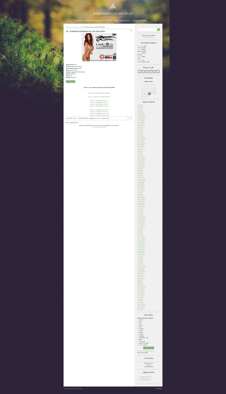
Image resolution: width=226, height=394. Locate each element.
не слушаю (142, 341)
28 (155, 93)
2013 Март (140, 148)
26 (151, 93)
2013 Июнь (140, 153)
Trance (141, 330)
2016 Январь (140, 204)
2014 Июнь (140, 174)
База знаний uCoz (146, 380)
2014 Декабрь (141, 184)
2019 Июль (140, 263)
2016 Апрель (140, 210)
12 (151, 89)
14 (155, 89)
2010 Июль (140, 112)
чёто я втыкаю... (143, 345)
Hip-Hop (141, 328)
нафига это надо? (144, 343)
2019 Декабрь (141, 271)
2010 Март (140, 105)
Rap (140, 327)
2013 (73, 27)
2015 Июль (140, 194)
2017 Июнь (140, 232)
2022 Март (140, 309)
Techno (141, 320)
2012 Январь (140, 124)
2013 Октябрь (141, 160)
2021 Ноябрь (140, 307)
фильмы (140, 53)
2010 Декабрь (141, 119)
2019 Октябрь (141, 268)
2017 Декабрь (141, 242)
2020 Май (140, 280)
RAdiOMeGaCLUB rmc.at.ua (113, 13)
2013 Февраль (141, 146)
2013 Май (140, 151)
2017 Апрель (140, 228)
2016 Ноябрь (140, 220)
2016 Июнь (140, 213)
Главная (68, 27)
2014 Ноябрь (140, 182)
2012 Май (140, 131)
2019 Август (140, 265)
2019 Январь (140, 252)
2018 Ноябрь (140, 249)
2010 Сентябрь (141, 115)
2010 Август (140, 113)
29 (142, 96)
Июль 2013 (148, 81)
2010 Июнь (140, 110)
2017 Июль (140, 234)
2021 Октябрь (141, 306)
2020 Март (140, 276)
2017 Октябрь (141, 239)
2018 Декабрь (141, 251)
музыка (74, 118)
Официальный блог (146, 376)
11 (149, 89)
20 (153, 91)
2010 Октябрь (141, 117)
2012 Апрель (140, 129)
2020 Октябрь (141, 289)
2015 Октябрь (141, 199)
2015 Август (140, 196)
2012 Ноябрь (140, 141)
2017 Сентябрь (141, 237)
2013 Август (140, 156)
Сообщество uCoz (146, 378)
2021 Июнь (140, 301)
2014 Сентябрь (141, 179)
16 (145, 91)
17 (147, 91)
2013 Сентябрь (141, 158)
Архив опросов (149, 351)
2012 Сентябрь (141, 138)
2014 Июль (140, 175)
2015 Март (140, 189)
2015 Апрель (140, 191)
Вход (103, 127)
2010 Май (140, 108)
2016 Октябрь (141, 218)
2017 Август (140, 235)
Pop (140, 323)
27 (153, 93)
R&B (140, 339)
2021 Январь (140, 294)
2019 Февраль (141, 254)
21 (155, 91)
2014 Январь (140, 165)
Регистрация (97, 127)
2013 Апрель (140, 149)
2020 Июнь (140, 282)
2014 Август (140, 177)
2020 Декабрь (141, 292)
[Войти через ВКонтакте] (143, 71)
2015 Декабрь (141, 203)
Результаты (140, 351)
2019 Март (140, 256)
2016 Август (140, 215)
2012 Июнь (140, 132)
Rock (140, 321)
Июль (77, 27)
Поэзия (140, 60)
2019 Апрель (140, 258)
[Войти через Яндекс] (150, 71)
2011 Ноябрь (140, 120)
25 (80, 27)
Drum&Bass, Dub (143, 337)
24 (147, 93)
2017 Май (140, 230)
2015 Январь (140, 186)
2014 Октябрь (141, 180)
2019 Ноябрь (140, 270)
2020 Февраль (141, 275)
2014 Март (140, 168)
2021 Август (140, 302)
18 (149, 91)
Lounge (141, 334)
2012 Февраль (141, 125)
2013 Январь (140, 144)
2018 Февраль (141, 246)
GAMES (139, 56)
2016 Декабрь (141, 222)
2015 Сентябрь (141, 198)
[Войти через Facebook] (146, 71)
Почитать (140, 46)
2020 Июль (140, 283)
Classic (141, 325)
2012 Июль (140, 134)
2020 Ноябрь (140, 290)
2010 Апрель (140, 107)
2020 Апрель (140, 278)
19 (151, 91)
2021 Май (140, 299)
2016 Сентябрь (141, 216)
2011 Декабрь (141, 122)
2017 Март (140, 227)
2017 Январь (140, 223)
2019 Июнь (140, 261)
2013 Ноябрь (140, 162)
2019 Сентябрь (141, 266)
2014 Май (140, 172)
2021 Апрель (140, 297)
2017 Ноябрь (140, 240)
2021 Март (140, 295)
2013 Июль (140, 155)
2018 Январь (140, 244)
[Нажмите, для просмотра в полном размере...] (99, 61)
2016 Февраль (141, 206)
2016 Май (140, 211)
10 (147, 89)
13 (153, 89)
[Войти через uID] (139, 71)
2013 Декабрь (141, 163)
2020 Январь (140, 273)
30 (145, 96)
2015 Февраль (141, 187)
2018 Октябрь (141, 247)
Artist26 (97, 118)
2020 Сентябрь (141, 287)
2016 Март (140, 208)
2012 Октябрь (141, 139)
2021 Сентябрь (141, 304)
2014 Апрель (140, 170)
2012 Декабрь (141, 143)
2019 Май (140, 259)
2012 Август (140, 136)
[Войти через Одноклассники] (158, 71)
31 (147, 96)
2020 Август (140, 285)
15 (142, 91)
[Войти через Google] (154, 71)
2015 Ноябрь (140, 201)
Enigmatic (141, 336)
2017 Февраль (141, 225)
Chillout (141, 332)
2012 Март (140, 127)
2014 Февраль (141, 167)
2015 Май (140, 192)
